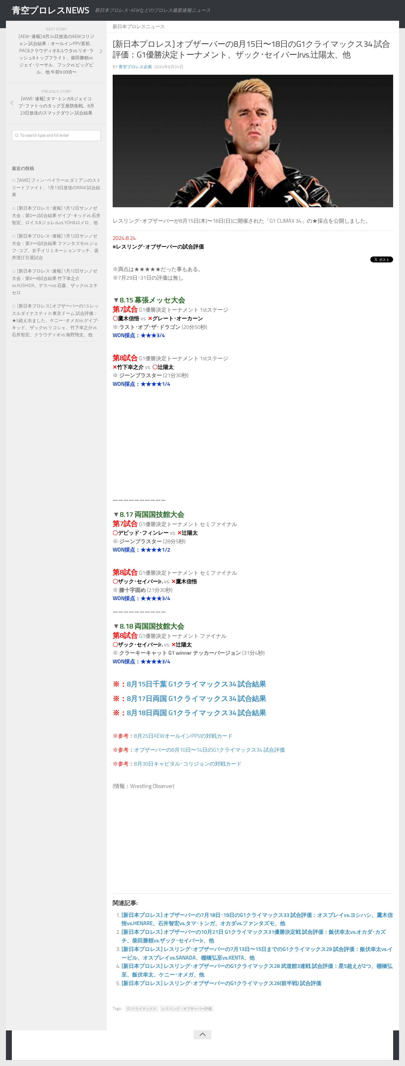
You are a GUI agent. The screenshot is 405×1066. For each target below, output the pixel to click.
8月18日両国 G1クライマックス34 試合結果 (196, 712)
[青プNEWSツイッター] (371, 1046)
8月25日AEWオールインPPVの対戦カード (183, 736)
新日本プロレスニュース (139, 26)
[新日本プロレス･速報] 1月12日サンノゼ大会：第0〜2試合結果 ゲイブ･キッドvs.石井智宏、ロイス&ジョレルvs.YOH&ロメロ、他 (56, 215)
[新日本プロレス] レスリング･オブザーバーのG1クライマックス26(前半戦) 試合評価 (221, 983)
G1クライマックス (141, 1009)
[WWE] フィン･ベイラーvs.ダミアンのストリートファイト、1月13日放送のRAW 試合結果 (56, 187)
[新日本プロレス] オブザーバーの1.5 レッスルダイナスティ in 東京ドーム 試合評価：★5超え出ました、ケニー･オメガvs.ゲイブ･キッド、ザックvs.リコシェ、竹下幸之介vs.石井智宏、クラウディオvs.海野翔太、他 (56, 320)
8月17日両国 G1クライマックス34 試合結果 (196, 698)
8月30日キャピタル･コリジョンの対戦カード (188, 764)
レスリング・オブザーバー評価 (187, 1009)
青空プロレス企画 (135, 66)
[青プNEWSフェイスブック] (383, 1046)
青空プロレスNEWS (50, 10)
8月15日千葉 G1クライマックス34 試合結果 (196, 684)
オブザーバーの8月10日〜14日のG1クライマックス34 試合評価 (209, 750)
